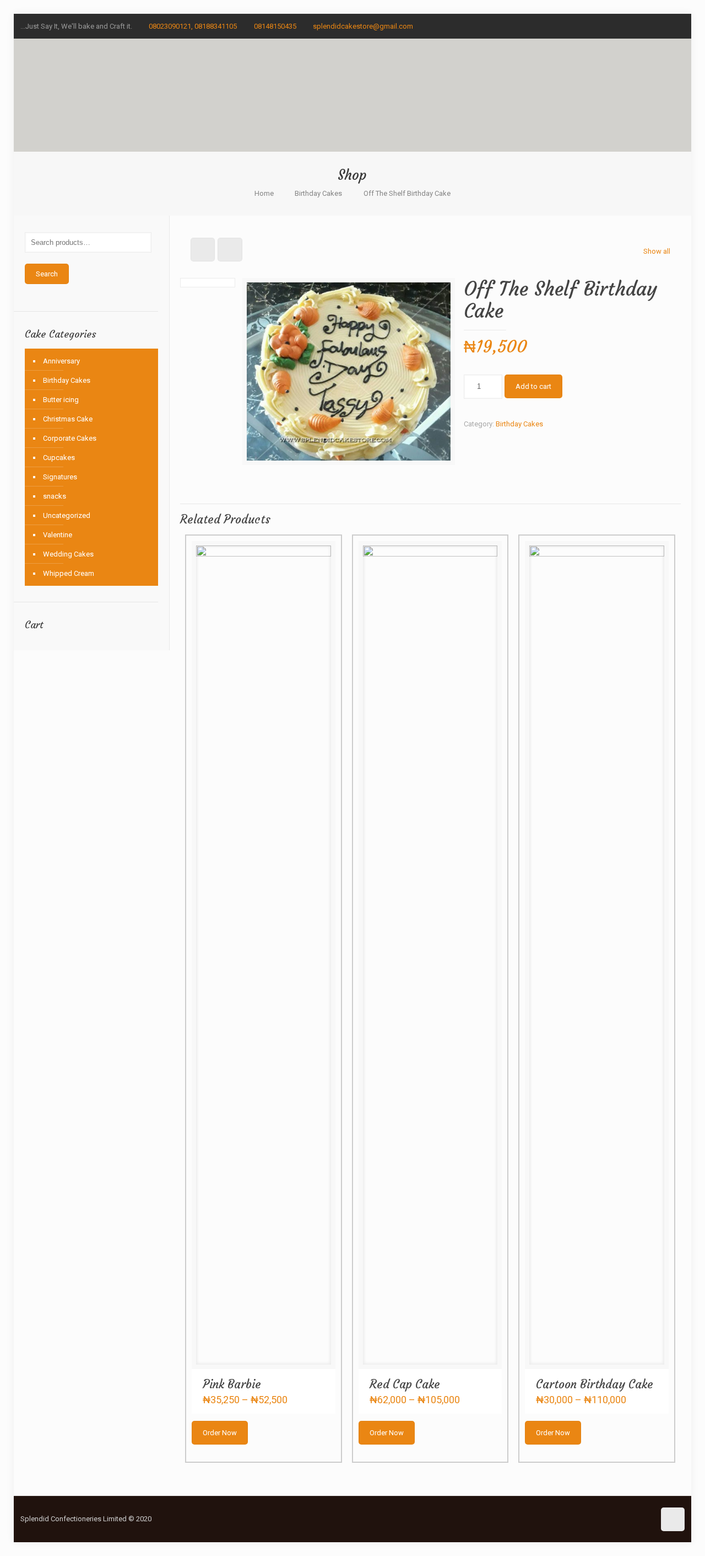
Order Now (220, 1433)
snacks (54, 496)
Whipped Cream (68, 573)
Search (47, 274)
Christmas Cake (68, 419)
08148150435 (275, 26)
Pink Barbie (232, 1384)
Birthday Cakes (318, 193)
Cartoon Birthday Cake (594, 1384)
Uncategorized (66, 515)
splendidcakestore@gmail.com (363, 26)
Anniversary (61, 361)
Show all (656, 251)
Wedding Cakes (68, 554)
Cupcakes (59, 457)
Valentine (57, 535)
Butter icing (61, 399)
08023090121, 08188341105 (193, 26)
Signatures (60, 477)
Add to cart (533, 386)
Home (264, 193)
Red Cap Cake (405, 1384)
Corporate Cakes (69, 438)
